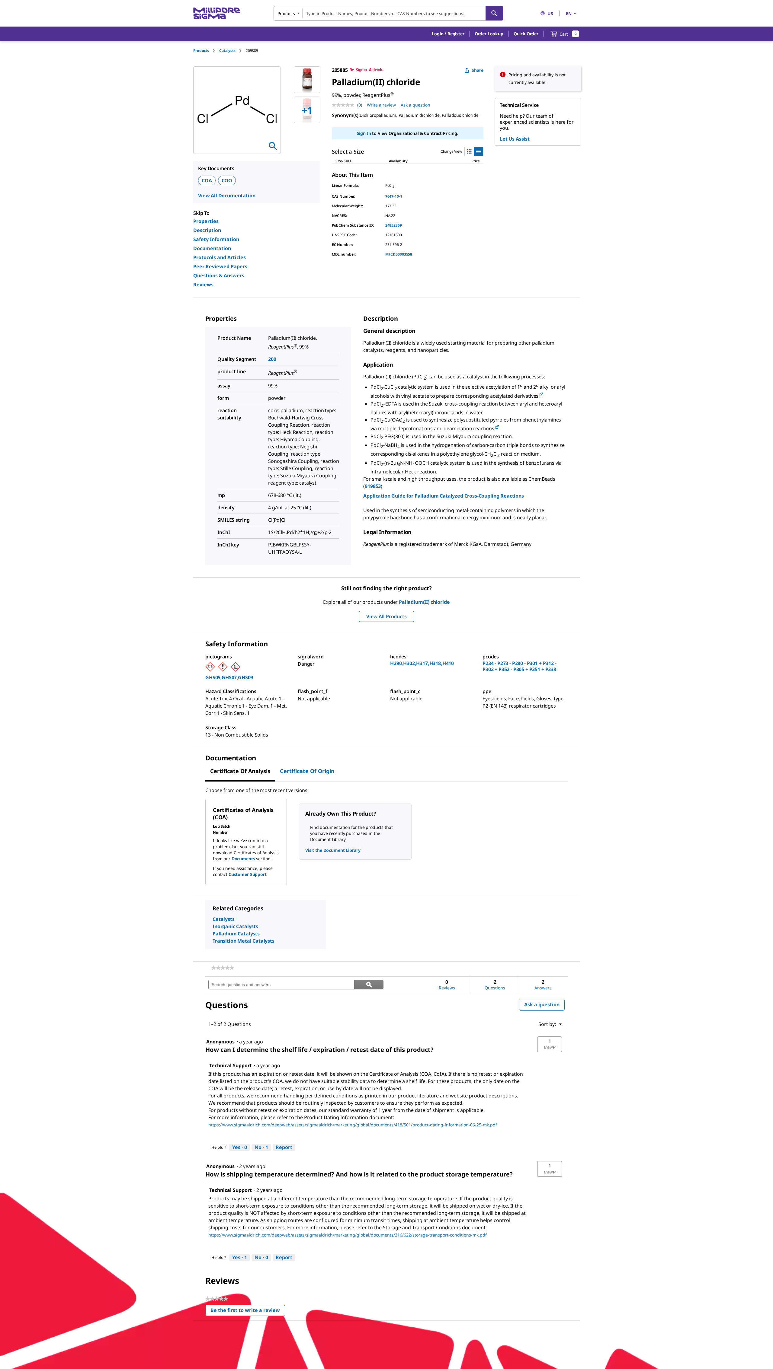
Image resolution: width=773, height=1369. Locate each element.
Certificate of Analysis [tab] (240, 771)
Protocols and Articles (219, 257)
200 (272, 359)
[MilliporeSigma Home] (216, 13)
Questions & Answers (218, 275)
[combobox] (388, 13)
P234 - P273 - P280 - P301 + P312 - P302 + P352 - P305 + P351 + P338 (519, 666)
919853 (373, 486)
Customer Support (248, 874)
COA (207, 180)
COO (227, 180)
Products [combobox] (286, 13)
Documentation (212, 248)
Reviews (203, 284)
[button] (448, 34)
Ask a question (415, 105)
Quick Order (526, 34)
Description (207, 230)
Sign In (364, 133)
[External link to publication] (541, 394)
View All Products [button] (386, 616)
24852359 (393, 225)
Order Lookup (489, 34)
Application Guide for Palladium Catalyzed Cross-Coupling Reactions (443, 495)
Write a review (381, 105)
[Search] (494, 13)
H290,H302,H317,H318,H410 (422, 663)
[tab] (206, 50)
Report (284, 1147)
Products (201, 50)
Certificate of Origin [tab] (307, 771)
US (550, 13)
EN (569, 13)
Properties (206, 221)
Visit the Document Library (332, 850)
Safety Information (216, 239)
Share (477, 70)
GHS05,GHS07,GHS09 (229, 677)
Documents (243, 858)
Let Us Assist (515, 139)
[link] (222, 968)
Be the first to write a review (247, 1311)
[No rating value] (344, 105)
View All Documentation (226, 196)
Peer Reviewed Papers (220, 266)
